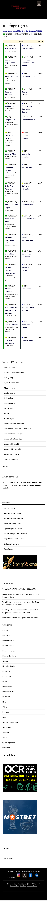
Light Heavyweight (11, 383)
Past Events (8, 549)
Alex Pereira (27, 167)
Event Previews (8, 641)
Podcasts (5, 712)
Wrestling (6, 748)
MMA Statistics (8, 692)
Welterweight (9, 393)
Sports (4, 717)
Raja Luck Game (9, 755)
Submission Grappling (10, 722)
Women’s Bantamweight (13, 439)
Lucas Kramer (27, 289)
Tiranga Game (32, 886)
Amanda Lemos (11, 76)
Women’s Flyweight (11, 444)
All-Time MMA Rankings (13, 513)
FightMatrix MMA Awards (14, 539)
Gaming (5, 661)
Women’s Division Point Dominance (17, 429)
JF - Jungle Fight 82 (16, 26)
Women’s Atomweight (12, 454)
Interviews (6, 671)
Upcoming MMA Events (13, 529)
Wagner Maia (10, 154)
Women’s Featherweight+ (14, 434)
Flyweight (8, 413)
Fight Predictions (9, 651)
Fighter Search (9, 508)
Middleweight (9, 388)
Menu (39, 3)
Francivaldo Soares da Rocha (27, 109)
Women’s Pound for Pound (14, 424)
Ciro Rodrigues (28, 48)
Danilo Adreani (11, 324)
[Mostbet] (20, 833)
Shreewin (10, 884)
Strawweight (9, 418)
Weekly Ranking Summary (14, 523)
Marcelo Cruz (27, 204)
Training (5, 732)
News (4, 702)
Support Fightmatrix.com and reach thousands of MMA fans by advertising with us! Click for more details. (22, 485)
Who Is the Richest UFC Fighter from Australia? (20, 618)
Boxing (5, 630)
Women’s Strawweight (12, 449)
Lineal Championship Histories (15, 534)
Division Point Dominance (14, 373)
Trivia (4, 737)
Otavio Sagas (27, 340)
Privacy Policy (27, 871)
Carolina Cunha (28, 76)
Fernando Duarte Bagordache (10, 270)
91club (5, 466)
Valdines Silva (11, 106)
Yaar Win (23, 886)
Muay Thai (6, 697)
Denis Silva (9, 254)
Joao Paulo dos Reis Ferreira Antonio (11, 310)
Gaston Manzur (28, 119)
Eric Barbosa (10, 48)
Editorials (6, 635)
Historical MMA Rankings (14, 518)
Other (4, 707)
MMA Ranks (7, 687)
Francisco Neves (29, 219)
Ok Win (6, 848)
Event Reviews (8, 646)
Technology (6, 727)
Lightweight (8, 398)
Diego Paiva (10, 119)
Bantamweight (9, 408)
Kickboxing (6, 676)
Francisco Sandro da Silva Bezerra (28, 63)
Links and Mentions (11, 544)
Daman (24, 884)
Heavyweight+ (9, 378)
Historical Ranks (8, 666)
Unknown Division (11, 459)
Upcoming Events (9, 743)
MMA (4, 681)
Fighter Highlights (9, 656)
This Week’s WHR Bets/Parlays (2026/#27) (19, 589)
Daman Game (8, 859)
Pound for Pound (10, 367)
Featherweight (9, 403)
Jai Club (18, 884)
